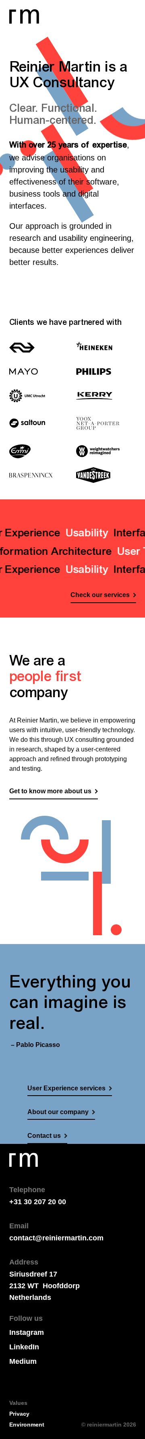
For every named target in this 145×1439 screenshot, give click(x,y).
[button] (126, 10)
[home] (24, 16)
